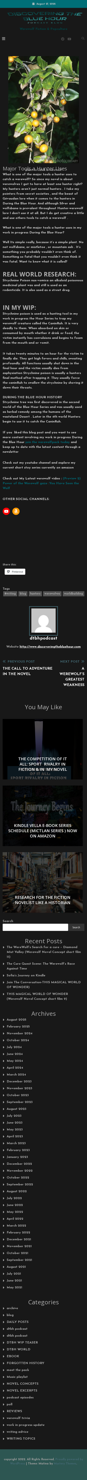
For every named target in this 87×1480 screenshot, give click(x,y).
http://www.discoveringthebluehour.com (50, 646)
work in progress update (26, 1425)
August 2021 (16, 1267)
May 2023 (15, 1129)
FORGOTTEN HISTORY (25, 1363)
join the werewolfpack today (47, 442)
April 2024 (15, 1067)
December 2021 (19, 1239)
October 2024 (18, 1040)
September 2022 (20, 1184)
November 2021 (19, 1246)
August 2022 (17, 1191)
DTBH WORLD (18, 1349)
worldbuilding (73, 593)
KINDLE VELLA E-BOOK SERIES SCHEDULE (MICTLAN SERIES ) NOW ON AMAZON (42, 831)
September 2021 (19, 1260)
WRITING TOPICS (21, 1438)
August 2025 (16, 1019)
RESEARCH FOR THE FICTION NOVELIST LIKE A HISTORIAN (42, 900)
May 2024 (15, 1061)
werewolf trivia (18, 1418)
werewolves (52, 593)
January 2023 (17, 1157)
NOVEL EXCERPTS (22, 1390)
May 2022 (15, 1212)
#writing (10, 593)
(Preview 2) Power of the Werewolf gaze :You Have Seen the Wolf (42, 483)
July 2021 (14, 1273)
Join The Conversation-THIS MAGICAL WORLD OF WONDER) (44, 985)
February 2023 (18, 1150)
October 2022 (18, 1177)
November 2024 (19, 1033)
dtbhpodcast (43, 638)
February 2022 (18, 1232)
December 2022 (19, 1164)
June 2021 (14, 1280)
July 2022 (14, 1198)
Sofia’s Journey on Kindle (26, 975)
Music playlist (17, 1377)
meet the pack (18, 1370)
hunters (35, 593)
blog (23, 593)
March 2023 (16, 1143)
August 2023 (16, 1109)
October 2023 (18, 1095)
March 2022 (16, 1225)
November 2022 (20, 1170)
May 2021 (14, 1287)
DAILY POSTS (18, 1322)
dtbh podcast (17, 1329)
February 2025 (18, 1026)
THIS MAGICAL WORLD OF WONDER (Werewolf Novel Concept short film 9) (37, 997)
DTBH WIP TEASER (22, 1342)
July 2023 (14, 1116)
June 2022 (15, 1205)
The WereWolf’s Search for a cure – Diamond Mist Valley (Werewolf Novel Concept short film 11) (44, 952)
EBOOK (13, 1356)
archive (12, 1308)
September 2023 (20, 1102)
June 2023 (14, 1122)
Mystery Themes (65, 1463)
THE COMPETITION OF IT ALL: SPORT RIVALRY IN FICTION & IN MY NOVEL (42, 764)
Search (8, 921)
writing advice (17, 1432)
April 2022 (15, 1219)
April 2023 (15, 1136)
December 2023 (19, 1081)
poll (9, 1404)
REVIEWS (14, 1411)
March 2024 (16, 1074)
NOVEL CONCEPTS (22, 1383)
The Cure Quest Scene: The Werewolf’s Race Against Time (41, 966)
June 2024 (15, 1054)
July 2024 (14, 1047)
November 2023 (19, 1088)
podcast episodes (20, 1397)
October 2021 (17, 1253)
